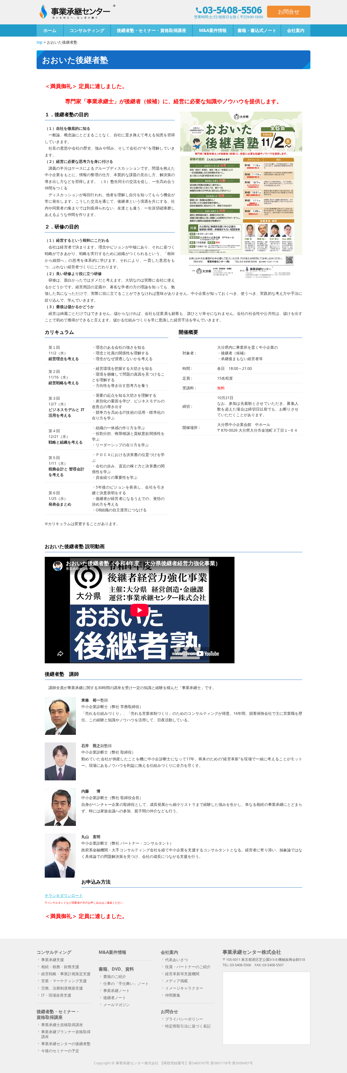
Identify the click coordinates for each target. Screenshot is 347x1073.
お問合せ (289, 11)
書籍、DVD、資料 (116, 969)
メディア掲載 (176, 980)
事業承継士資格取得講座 (62, 1024)
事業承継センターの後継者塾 (66, 1043)
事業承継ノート (116, 990)
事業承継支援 (52, 959)
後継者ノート (114, 997)
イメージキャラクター (184, 988)
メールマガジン (116, 1004)
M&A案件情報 (213, 30)
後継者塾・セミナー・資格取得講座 (151, 30)
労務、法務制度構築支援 (62, 988)
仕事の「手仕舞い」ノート (126, 983)
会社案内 (295, 30)
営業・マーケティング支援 (64, 980)
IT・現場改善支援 (56, 995)
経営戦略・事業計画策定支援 (66, 973)
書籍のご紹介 (114, 976)
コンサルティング (87, 30)
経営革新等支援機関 (182, 973)
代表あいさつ (176, 959)
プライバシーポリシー (184, 1019)
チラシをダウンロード (64, 895)
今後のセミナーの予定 (60, 1050)
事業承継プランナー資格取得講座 (66, 1034)
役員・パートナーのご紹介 (188, 966)
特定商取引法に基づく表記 (188, 1026)
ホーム (49, 30)
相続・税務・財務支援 (60, 966)
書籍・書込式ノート (257, 30)
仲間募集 (172, 995)
